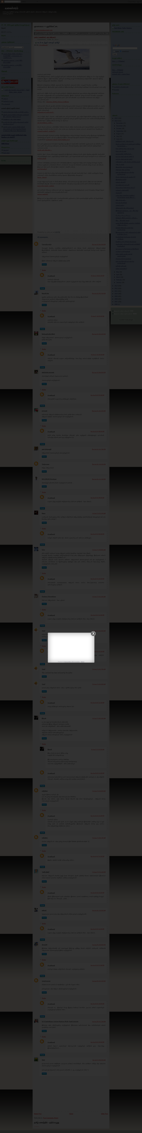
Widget (82, 661)
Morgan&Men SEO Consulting (72, 661)
